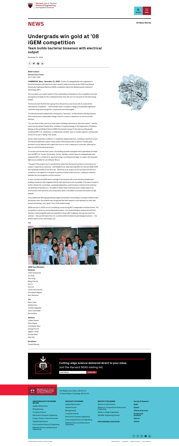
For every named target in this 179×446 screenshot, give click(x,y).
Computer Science (39, 412)
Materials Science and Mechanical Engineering (45, 428)
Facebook (133, 436)
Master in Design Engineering (108, 412)
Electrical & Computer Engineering (45, 415)
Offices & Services (141, 410)
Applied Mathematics (40, 406)
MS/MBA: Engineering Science (109, 415)
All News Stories (143, 23)
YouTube (145, 436)
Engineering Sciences (40, 421)
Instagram (141, 436)
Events (136, 407)
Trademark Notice (115, 441)
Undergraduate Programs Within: (44, 402)
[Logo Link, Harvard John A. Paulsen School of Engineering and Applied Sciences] (42, 6)
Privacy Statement (146, 441)
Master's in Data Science (106, 404)
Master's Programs (106, 401)
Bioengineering (38, 409)
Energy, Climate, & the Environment (45, 418)
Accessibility (125, 441)
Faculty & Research (141, 401)
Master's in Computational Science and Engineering (112, 408)
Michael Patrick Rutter (36, 74)
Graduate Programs (74, 401)
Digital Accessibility (135, 441)
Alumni (136, 421)
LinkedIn (149, 436)
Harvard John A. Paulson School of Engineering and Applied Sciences (42, 391)
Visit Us (137, 418)
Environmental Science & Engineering (46, 424)
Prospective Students (138, 414)
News (136, 404)
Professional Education (109, 421)
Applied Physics (71, 407)
